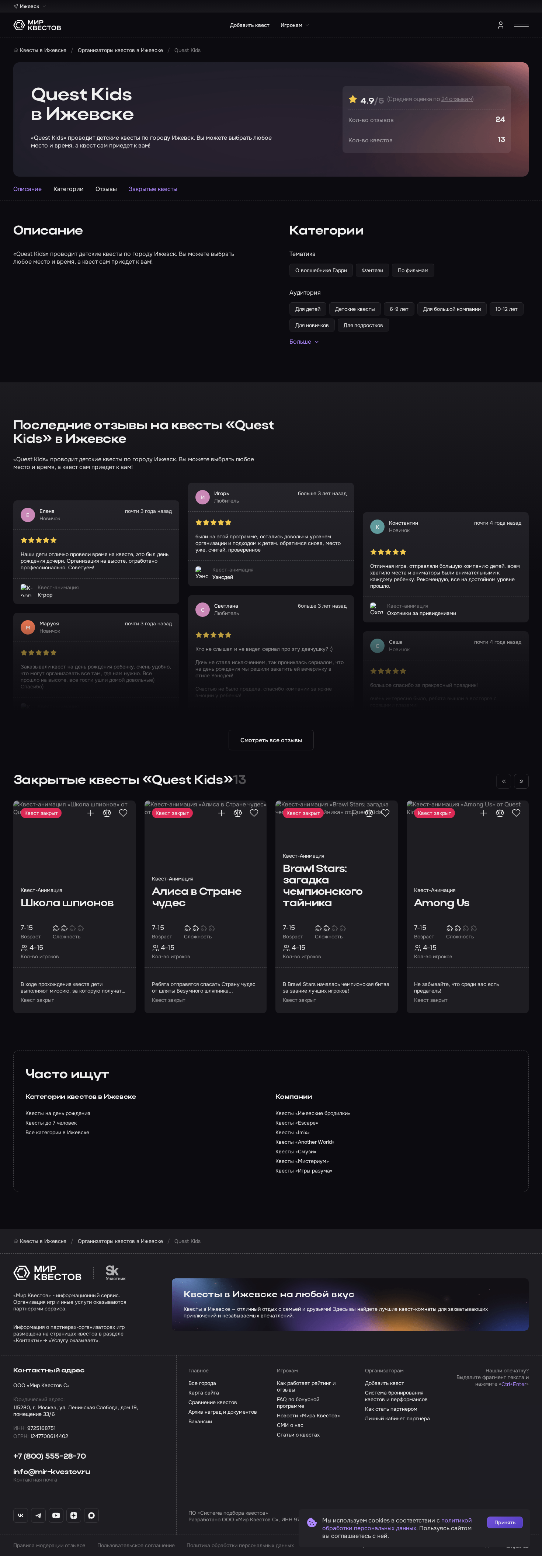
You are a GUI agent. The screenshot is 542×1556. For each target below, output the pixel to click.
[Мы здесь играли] (91, 813)
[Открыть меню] (521, 25)
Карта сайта (203, 1392)
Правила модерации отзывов (49, 1545)
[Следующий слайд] (521, 781)
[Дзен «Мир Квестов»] (73, 1515)
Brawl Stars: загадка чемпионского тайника (322, 886)
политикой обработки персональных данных (397, 1524)
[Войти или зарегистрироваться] (500, 25)
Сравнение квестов (212, 1402)
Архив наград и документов (222, 1412)
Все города (202, 1383)
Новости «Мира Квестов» (308, 1415)
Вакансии (200, 1421)
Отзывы (106, 189)
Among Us (441, 903)
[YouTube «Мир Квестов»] (56, 1515)
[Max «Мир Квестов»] (91, 1515)
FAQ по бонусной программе (298, 1402)
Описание (27, 189)
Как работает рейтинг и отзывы (306, 1386)
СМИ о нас (290, 1425)
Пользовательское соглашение (136, 1545)
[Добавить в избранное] (123, 813)
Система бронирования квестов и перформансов (396, 1396)
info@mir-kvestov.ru (51, 1472)
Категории (68, 189)
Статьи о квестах (298, 1434)
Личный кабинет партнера (397, 1418)
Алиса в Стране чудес (197, 898)
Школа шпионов (67, 903)
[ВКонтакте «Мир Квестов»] (20, 1515)
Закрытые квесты (153, 189)
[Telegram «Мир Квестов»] (38, 1515)
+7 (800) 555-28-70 (49, 1457)
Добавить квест (250, 25)
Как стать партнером (391, 1409)
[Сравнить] (107, 813)
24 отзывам (456, 99)
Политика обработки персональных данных (240, 1545)
